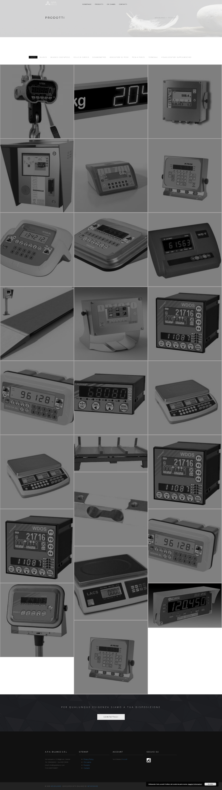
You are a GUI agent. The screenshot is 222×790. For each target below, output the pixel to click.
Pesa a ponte (138, 57)
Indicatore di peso (119, 57)
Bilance (43, 57)
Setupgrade (92, 786)
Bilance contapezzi (60, 57)
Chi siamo (111, 4)
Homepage (86, 4)
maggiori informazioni (195, 784)
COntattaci (111, 717)
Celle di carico (81, 57)
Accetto (210, 784)
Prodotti (99, 4)
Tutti (33, 57)
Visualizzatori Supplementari (176, 57)
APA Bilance (160, 18)
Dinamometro (99, 57)
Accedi (124, 759)
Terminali (153, 57)
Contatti (123, 4)
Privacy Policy (89, 759)
